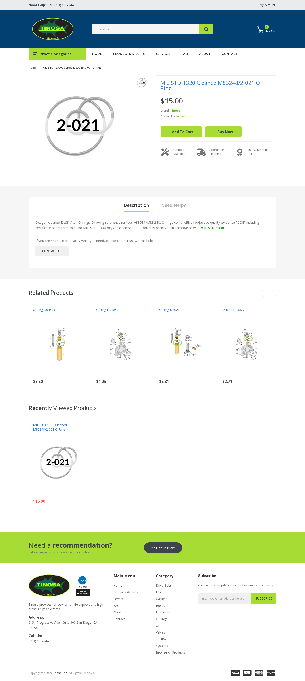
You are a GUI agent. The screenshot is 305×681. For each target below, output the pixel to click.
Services (119, 599)
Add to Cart (182, 131)
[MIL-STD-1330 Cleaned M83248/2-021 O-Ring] (142, 82)
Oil (158, 625)
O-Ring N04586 (44, 309)
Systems (162, 646)
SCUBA (161, 639)
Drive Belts (164, 585)
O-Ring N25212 (170, 309)
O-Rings (161, 619)
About (117, 612)
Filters (160, 592)
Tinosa (175, 111)
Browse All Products (170, 652)
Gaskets (161, 599)
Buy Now (225, 131)
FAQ (116, 605)
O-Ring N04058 (107, 309)
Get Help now (163, 547)
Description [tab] (136, 205)
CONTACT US (52, 251)
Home (33, 68)
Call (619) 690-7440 (52, 5)
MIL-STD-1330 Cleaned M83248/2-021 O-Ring (50, 427)
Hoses (160, 605)
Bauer (100, 314)
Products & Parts (125, 592)
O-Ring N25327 (233, 309)
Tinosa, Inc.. (60, 673)
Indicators (163, 612)
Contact (119, 619)
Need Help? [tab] (173, 205)
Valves (160, 632)
